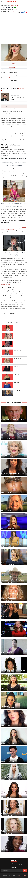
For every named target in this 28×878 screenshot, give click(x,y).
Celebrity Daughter (12, 313)
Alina (3, 582)
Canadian (11, 77)
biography (7, 5)
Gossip (16, 863)
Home (3, 863)
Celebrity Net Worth (6, 284)
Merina (3, 456)
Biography (12, 863)
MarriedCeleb (14, 1)
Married (7, 863)
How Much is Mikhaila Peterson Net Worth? (12, 111)
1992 (14, 67)
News (25, 863)
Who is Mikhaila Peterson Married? (10, 109)
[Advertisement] (14, 29)
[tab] (14, 106)
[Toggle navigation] (2, 1)
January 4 (11, 67)
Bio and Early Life (7, 113)
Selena (13, 11)
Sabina (3, 689)
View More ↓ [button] (14, 80)
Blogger (3, 313)
